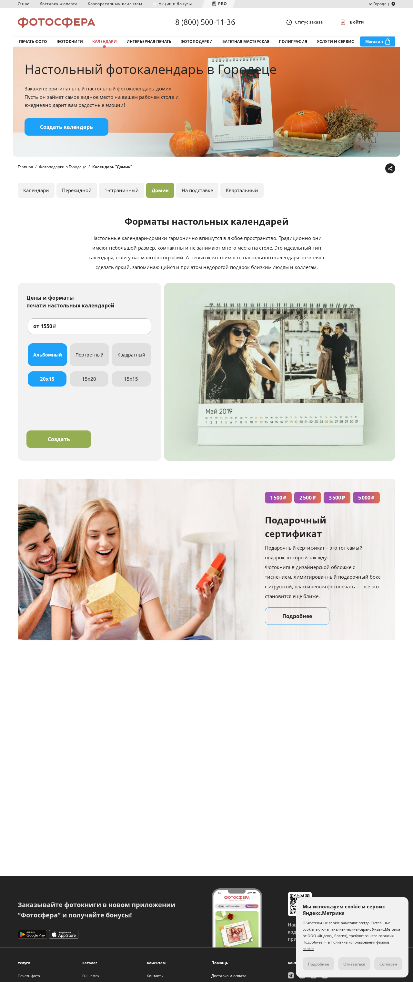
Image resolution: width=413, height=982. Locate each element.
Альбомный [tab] (47, 355)
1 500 (278, 497)
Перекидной (77, 190)
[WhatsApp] (349, 168)
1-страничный (122, 190)
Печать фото (33, 41)
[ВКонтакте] (359, 168)
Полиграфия (293, 41)
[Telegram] (339, 168)
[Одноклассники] (369, 168)
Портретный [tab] (90, 355)
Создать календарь (66, 126)
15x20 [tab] (89, 379)
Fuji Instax (90, 975)
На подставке (197, 190)
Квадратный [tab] (131, 355)
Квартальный (242, 190)
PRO (222, 3)
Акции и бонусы (175, 3)
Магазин (374, 41)
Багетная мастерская (245, 41)
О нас (23, 3)
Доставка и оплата (59, 3)
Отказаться (354, 964)
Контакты (155, 975)
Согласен (388, 964)
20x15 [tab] (47, 379)
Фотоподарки (197, 41)
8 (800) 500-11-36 (205, 22)
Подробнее (297, 616)
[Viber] (379, 168)
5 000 (366, 497)
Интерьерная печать (148, 41)
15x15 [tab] (131, 379)
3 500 (337, 497)
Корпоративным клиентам (115, 3)
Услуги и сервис (335, 41)
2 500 (307, 497)
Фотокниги (70, 41)
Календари (104, 41)
